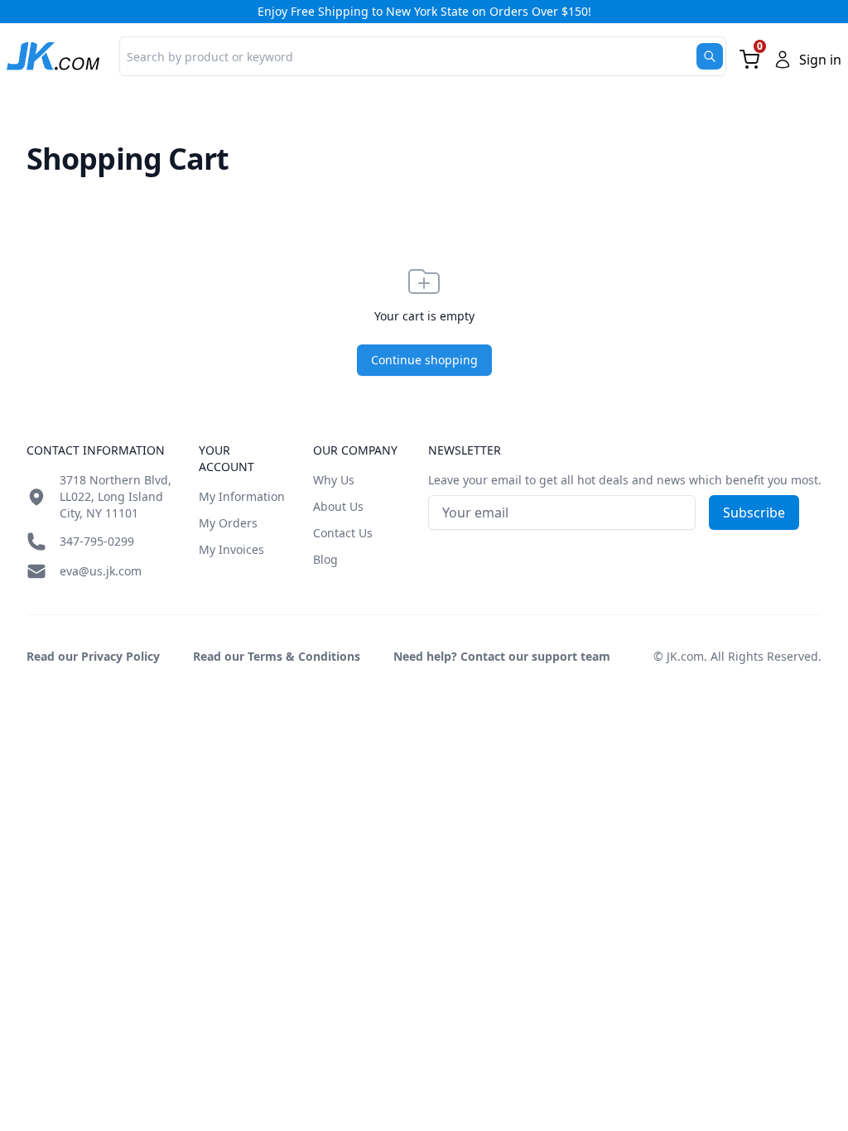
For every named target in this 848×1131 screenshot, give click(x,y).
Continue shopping (424, 360)
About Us (338, 506)
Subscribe (754, 512)
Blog (325, 559)
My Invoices (231, 549)
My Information (242, 496)
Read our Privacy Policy (93, 656)
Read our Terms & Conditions (276, 656)
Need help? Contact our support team (501, 656)
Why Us (333, 480)
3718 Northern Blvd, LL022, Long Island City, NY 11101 (115, 496)
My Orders (228, 523)
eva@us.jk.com (101, 571)
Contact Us (343, 533)
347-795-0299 (97, 541)
